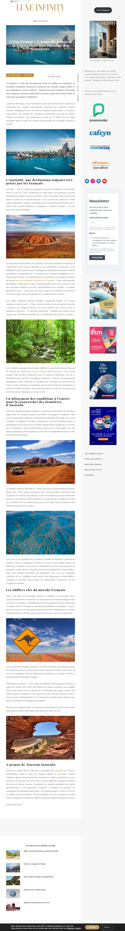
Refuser (107, 927)
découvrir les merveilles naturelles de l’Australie (33, 280)
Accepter (92, 927)
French (15, 1)
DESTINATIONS (14, 75)
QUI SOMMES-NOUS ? (94, 454)
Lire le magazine (103, 10)
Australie (59, 771)
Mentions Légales (74, 928)
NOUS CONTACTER (93, 470)
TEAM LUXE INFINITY (94, 459)
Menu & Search (40, 21)
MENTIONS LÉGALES (93, 464)
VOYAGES (28, 75)
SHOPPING (89, 475)
